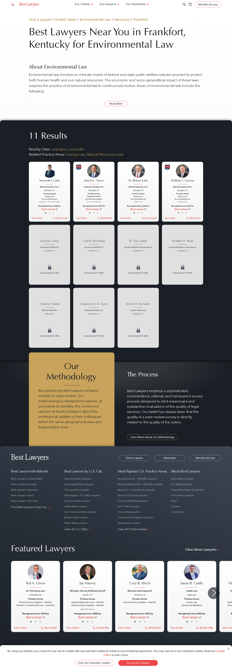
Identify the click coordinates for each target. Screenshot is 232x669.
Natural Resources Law (104, 154)
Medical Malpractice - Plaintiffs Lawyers (140, 484)
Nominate (170, 458)
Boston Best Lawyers (76, 517)
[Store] (190, 4)
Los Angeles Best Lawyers (79, 484)
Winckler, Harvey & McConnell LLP (87, 590)
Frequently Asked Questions (187, 489)
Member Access (205, 458)
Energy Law (75, 154)
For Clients (82, 4)
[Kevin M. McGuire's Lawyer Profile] (138, 309)
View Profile (36, 218)
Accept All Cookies (138, 662)
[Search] (184, 4)
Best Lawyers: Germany (24, 500)
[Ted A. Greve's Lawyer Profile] (35, 576)
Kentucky (122, 19)
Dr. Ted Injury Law (35, 590)
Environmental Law (95, 19)
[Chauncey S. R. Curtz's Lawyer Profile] (94, 309)
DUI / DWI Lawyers (129, 506)
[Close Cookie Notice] (228, 649)
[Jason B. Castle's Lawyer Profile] (191, 576)
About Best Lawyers (182, 478)
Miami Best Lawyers (75, 522)
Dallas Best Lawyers (75, 506)
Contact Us (177, 511)
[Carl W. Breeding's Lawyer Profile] (94, 246)
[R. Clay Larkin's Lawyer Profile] (138, 246)
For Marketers (136, 4)
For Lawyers (108, 4)
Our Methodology (181, 484)
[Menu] (13, 4)
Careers (175, 506)
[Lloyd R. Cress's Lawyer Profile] (49, 246)
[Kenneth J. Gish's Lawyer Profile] (49, 174)
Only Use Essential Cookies (94, 662)
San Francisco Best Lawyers (80, 511)
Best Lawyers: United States (26, 478)
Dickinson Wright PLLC (94, 187)
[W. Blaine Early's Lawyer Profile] (138, 174)
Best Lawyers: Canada (23, 484)
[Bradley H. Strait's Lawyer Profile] (183, 246)
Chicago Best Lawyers (77, 489)
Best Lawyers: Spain (22, 495)
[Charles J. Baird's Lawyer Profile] (49, 309)
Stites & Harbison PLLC (49, 187)
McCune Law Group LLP (140, 590)
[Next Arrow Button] (214, 593)
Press (174, 500)
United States (65, 19)
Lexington (60, 149)
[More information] (56, 209)
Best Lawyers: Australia (24, 489)
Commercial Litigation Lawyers (135, 517)
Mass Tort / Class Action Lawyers (136, 489)
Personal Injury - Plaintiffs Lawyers (137, 478)
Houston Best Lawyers (77, 500)
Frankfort (140, 19)
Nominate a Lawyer (182, 495)
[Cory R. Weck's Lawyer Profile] (139, 576)
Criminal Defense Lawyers (133, 500)
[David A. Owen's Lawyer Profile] (94, 174)
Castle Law (191, 590)
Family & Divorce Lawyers (133, 495)
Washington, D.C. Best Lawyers (82, 495)
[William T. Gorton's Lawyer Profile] (183, 174)
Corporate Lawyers (129, 511)
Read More (116, 103)
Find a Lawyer (40, 19)
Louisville (76, 149)
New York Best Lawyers (77, 478)
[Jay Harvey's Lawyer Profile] (87, 576)
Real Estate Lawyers (129, 522)
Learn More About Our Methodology (152, 437)
